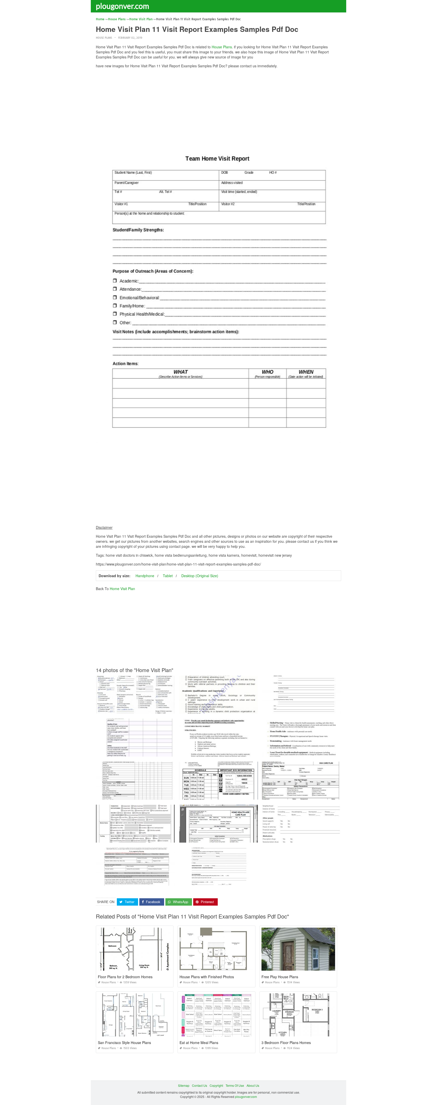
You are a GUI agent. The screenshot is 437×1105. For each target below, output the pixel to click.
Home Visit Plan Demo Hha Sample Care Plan (135, 709)
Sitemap (183, 1085)
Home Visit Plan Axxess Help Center (302, 795)
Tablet (168, 575)
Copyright (216, 1085)
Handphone (145, 575)
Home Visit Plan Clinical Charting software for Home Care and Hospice (145, 838)
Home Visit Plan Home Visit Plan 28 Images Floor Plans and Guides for (229, 881)
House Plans (104, 37)
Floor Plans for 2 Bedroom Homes (125, 976)
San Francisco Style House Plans (124, 1042)
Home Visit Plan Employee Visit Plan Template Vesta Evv (219, 795)
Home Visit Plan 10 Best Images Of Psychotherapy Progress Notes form (312, 709)
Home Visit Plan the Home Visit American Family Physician (303, 838)
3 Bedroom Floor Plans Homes (286, 1042)
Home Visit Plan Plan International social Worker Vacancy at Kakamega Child (233, 709)
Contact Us (199, 1085)
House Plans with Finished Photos (207, 976)
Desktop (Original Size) (199, 575)
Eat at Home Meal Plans (199, 1042)
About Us (253, 1085)
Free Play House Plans (279, 976)
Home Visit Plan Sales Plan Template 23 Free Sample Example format (228, 752)
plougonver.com (122, 5)
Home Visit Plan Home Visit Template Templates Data (135, 752)
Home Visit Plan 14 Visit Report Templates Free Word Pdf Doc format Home (148, 795)
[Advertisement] (218, 107)
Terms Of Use (235, 1085)
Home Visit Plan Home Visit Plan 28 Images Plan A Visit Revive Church (312, 752)
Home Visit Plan (122, 588)
